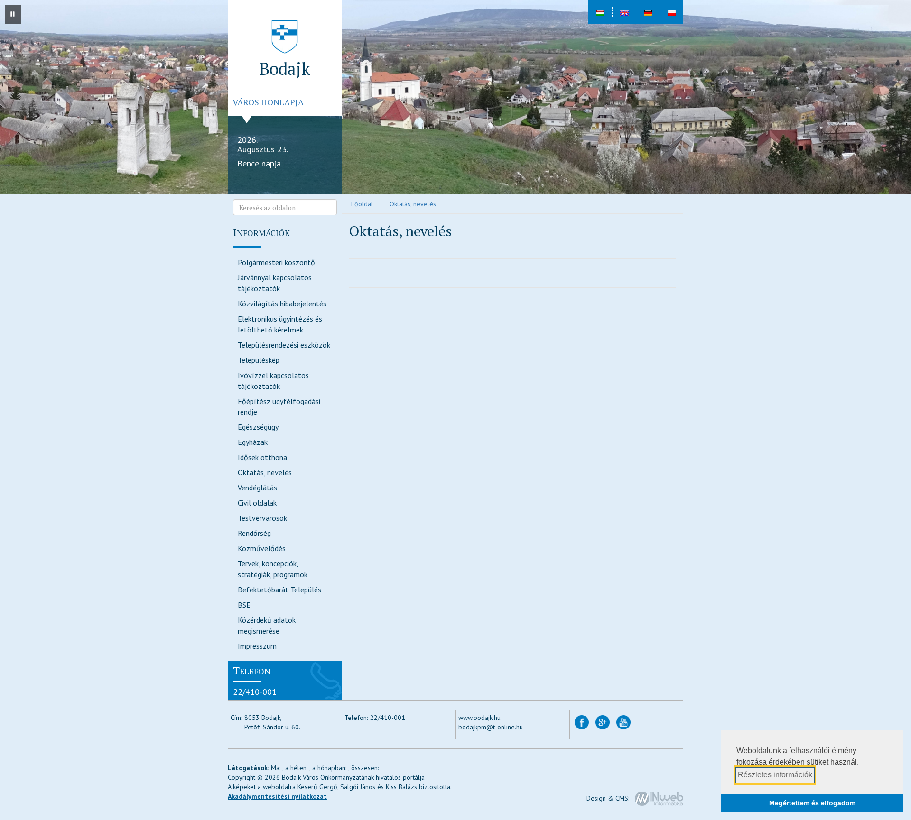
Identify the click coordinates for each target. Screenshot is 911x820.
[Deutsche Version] (648, 12)
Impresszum (257, 646)
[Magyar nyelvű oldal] (600, 12)
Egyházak (253, 442)
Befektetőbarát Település (279, 589)
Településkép (258, 360)
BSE (244, 604)
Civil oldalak (257, 502)
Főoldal (362, 204)
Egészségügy (258, 427)
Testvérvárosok (262, 518)
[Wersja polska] (671, 12)
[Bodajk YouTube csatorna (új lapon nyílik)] (623, 722)
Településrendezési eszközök (284, 345)
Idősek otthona (262, 457)
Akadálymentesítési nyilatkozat (277, 796)
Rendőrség (254, 533)
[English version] (624, 12)
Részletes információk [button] (775, 775)
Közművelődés (262, 548)
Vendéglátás (257, 487)
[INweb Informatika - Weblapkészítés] (659, 798)
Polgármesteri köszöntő (276, 262)
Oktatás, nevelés (265, 472)
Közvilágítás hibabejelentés (282, 303)
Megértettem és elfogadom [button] (812, 803)
